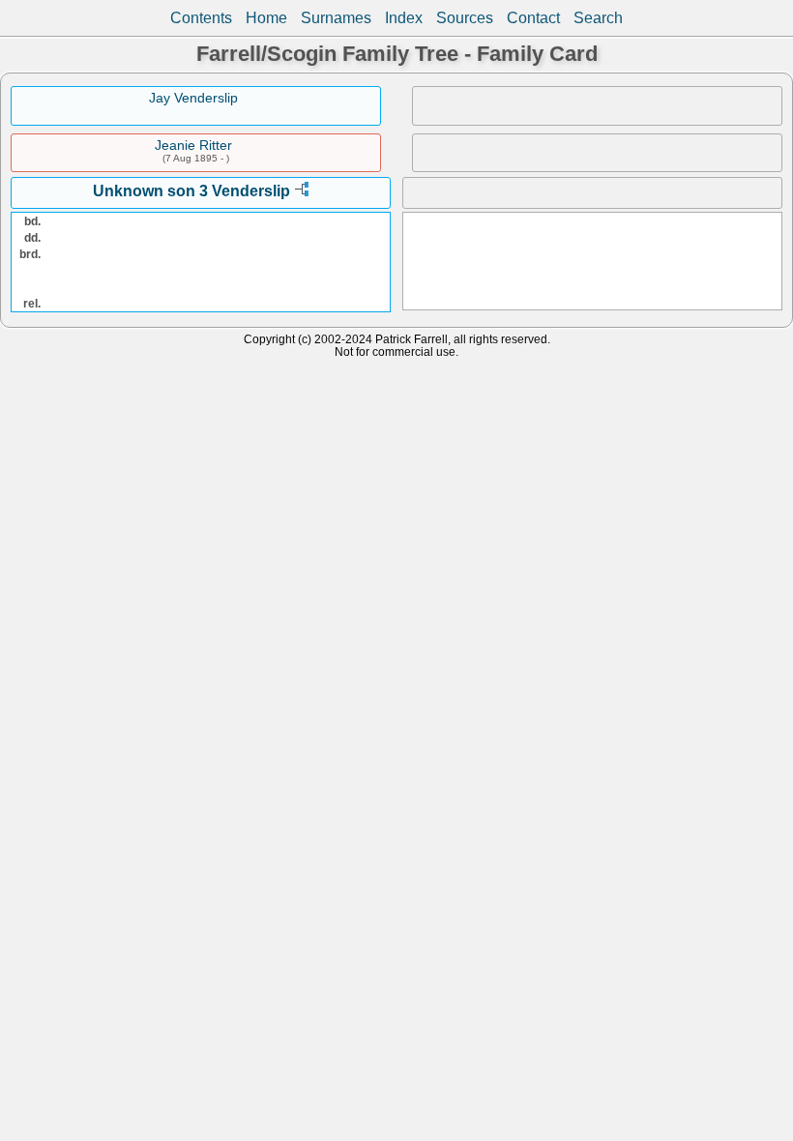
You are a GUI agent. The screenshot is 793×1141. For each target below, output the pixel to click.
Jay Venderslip (193, 97)
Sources (464, 18)
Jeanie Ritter (193, 145)
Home (266, 18)
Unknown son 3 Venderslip (191, 191)
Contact (533, 18)
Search (598, 18)
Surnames (336, 18)
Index (404, 18)
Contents (201, 18)
